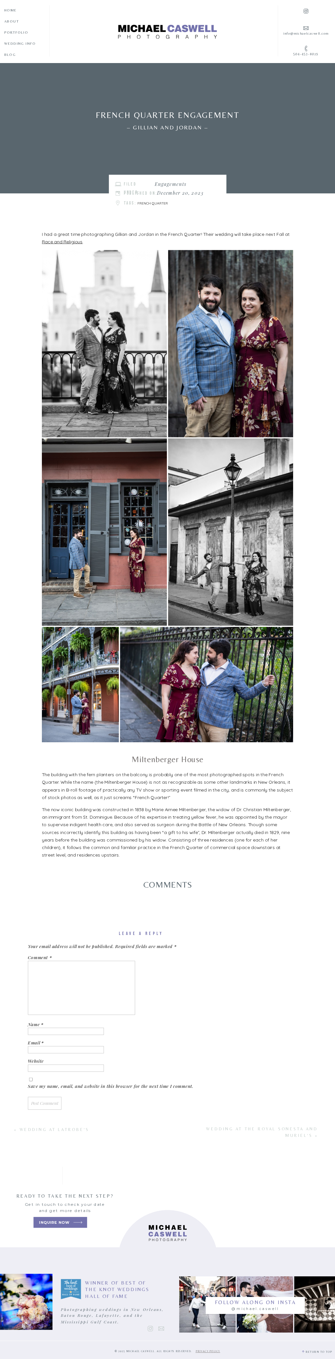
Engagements (170, 184)
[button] (104, 343)
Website (36, 1061)
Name (36, 1024)
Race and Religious (62, 241)
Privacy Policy (208, 1351)
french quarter (152, 203)
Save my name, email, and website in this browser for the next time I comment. (110, 1086)
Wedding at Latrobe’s (54, 1129)
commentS (167, 884)
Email (36, 1043)
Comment (40, 957)
